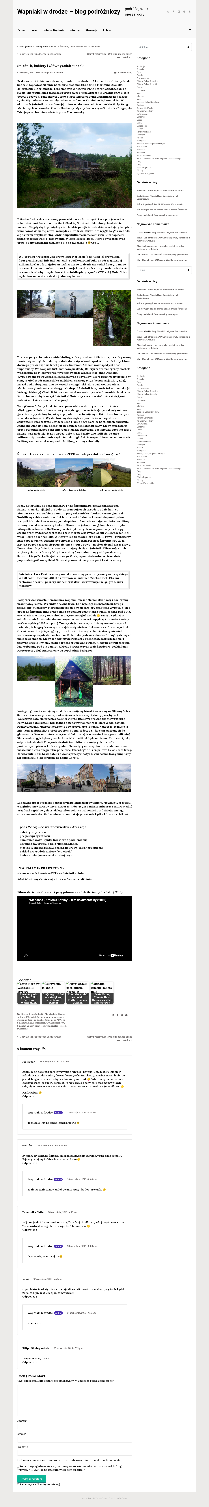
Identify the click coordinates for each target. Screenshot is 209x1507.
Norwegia (141, 135)
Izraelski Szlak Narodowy (148, 102)
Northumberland (144, 132)
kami (25, 1279)
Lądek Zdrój (36, 1016)
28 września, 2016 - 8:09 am (82, 1179)
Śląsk (31, 1022)
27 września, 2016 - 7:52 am (48, 1278)
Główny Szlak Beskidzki (147, 81)
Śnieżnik (21, 1025)
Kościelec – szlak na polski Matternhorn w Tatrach (160, 190)
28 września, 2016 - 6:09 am (52, 1145)
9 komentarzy (125, 72)
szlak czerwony (42, 1025)
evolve (84, 1498)
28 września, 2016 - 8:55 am (81, 1112)
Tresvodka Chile (33, 1212)
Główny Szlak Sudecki (45, 46)
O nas (21, 30)
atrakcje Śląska (56, 1013)
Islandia (140, 96)
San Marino (142, 146)
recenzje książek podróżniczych (151, 144)
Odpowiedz (29, 1096)
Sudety (30, 1025)
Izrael (34, 30)
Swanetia (141, 152)
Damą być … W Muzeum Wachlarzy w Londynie (164, 260)
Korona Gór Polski (145, 108)
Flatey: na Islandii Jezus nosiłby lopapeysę (157, 215)
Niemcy (140, 129)
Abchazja (141, 66)
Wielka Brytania (54, 30)
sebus (139, 238)
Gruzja (139, 87)
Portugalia (141, 141)
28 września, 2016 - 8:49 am (54, 1061)
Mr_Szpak (28, 1061)
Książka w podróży (145, 111)
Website (22, 1447)
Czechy (140, 75)
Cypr (139, 72)
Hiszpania (141, 90)
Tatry (139, 161)
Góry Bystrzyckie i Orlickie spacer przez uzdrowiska (109, 55)
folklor (20, 1016)
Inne (138, 93)
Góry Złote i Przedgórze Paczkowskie (40, 53)
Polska (107, 30)
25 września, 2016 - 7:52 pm (68, 1348)
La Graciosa (142, 114)
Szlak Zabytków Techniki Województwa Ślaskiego (159, 158)
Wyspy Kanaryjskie (145, 173)
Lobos (139, 120)
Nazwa (22, 1420)
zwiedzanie (22, 1028)
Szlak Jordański (144, 155)
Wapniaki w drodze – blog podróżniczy (68, 11)
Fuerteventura (143, 78)
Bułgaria (140, 69)
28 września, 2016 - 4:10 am (62, 1212)
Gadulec (27, 1145)
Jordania (140, 105)
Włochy (75, 30)
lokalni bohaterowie (53, 1016)
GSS (27, 1016)
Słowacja (91, 30)
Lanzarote (141, 117)
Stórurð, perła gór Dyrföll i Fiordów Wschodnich (160, 204)
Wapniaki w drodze (53, 72)
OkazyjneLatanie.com (147, 246)
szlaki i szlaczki (58, 1025)
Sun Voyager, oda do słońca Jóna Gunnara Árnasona (162, 210)
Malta (139, 123)
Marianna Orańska (26, 1019)
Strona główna (24, 46)
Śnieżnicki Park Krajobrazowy (49, 1022)
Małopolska (142, 126)
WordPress (122, 1498)
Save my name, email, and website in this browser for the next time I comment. (70, 1460)
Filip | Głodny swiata (36, 1348)
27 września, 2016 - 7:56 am (81, 1312)
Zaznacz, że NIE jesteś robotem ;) (39, 1484)
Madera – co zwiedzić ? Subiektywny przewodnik (165, 254)
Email (21, 1433)
